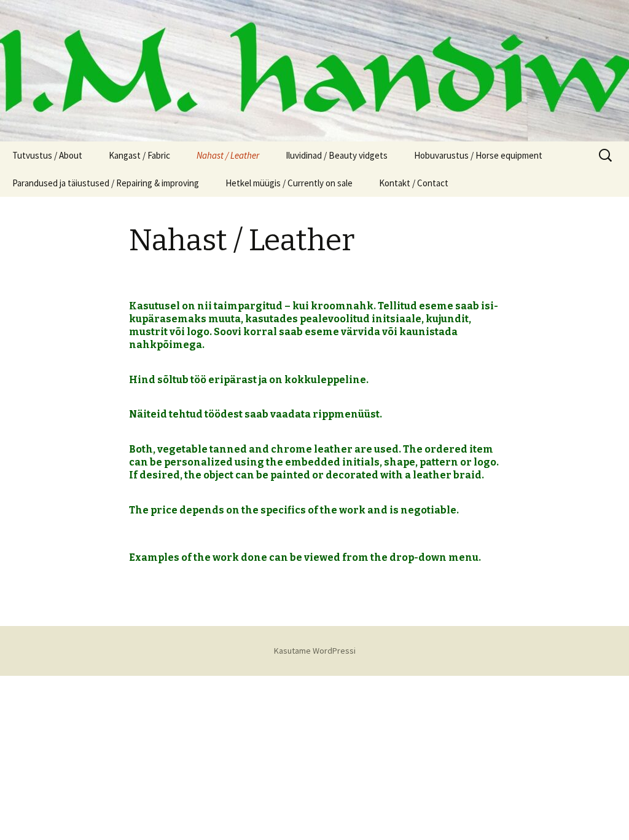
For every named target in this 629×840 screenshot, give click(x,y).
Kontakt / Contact (413, 183)
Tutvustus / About (47, 155)
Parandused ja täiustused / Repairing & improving (105, 183)
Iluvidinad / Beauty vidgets (337, 155)
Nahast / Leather (228, 155)
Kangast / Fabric (139, 155)
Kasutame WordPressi (315, 650)
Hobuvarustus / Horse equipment (478, 155)
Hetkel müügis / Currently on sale (289, 183)
